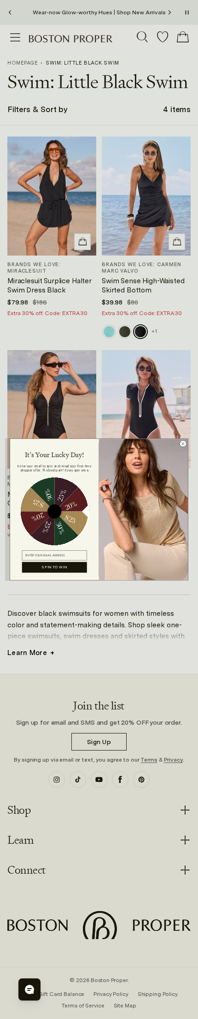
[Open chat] (29, 989)
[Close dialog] (183, 443)
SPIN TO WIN (54, 567)
